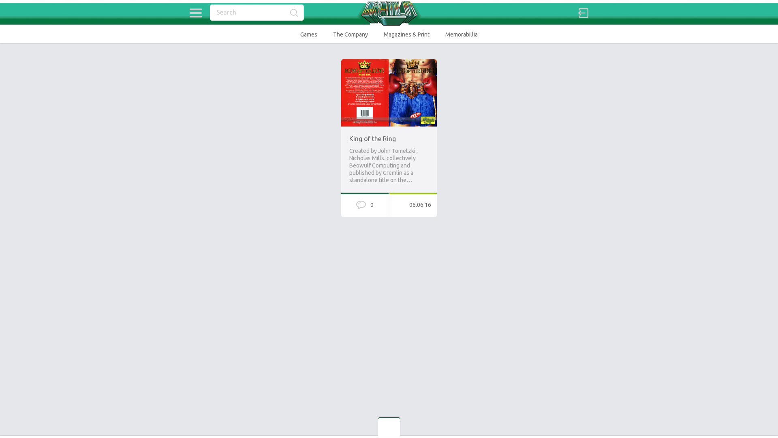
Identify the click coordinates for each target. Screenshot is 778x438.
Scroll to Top (753, 411)
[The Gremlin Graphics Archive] (389, 13)
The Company (350, 34)
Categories (195, 13)
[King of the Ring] (389, 63)
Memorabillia (461, 34)
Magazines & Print (407, 34)
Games (308, 34)
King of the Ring (372, 138)
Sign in (583, 13)
